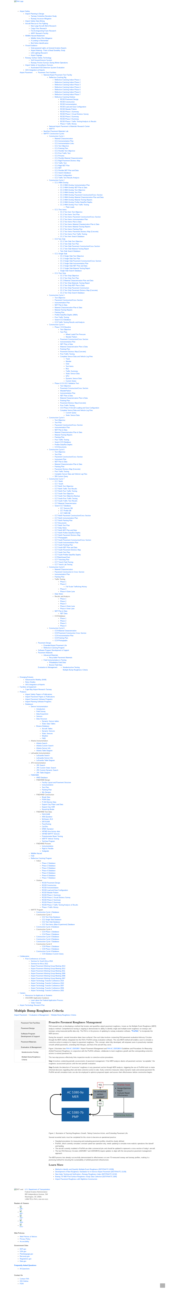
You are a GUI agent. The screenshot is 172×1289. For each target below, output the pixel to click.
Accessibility (24, 1241)
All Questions (25, 1269)
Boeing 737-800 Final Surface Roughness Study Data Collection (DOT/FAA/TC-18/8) (86, 1177)
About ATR (49, 6)
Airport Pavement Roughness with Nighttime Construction (76, 1179)
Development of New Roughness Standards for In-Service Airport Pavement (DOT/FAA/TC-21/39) (90, 1172)
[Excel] (21, 1225)
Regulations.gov (25, 1259)
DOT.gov (23, 1249)
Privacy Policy (25, 1239)
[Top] (162, 1285)
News (57, 6)
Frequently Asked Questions (25, 1265)
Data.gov (23, 1261)
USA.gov (23, 1251)
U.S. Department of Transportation (37, 1189)
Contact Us (93, 6)
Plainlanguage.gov (26, 1254)
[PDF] (21, 1208)
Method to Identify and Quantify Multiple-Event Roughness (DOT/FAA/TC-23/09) (84, 1169)
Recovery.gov (25, 1256)
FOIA (22, 1284)
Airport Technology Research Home (29, 6)
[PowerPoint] (21, 1212)
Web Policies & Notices (28, 1237)
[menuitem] (89, 40)
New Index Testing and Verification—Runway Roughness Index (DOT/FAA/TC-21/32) (86, 1174)
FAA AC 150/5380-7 (73, 1048)
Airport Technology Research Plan (74, 6)
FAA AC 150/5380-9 (114, 1048)
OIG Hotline (24, 1281)
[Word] (21, 1221)
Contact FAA (24, 1279)
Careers (102, 6)
